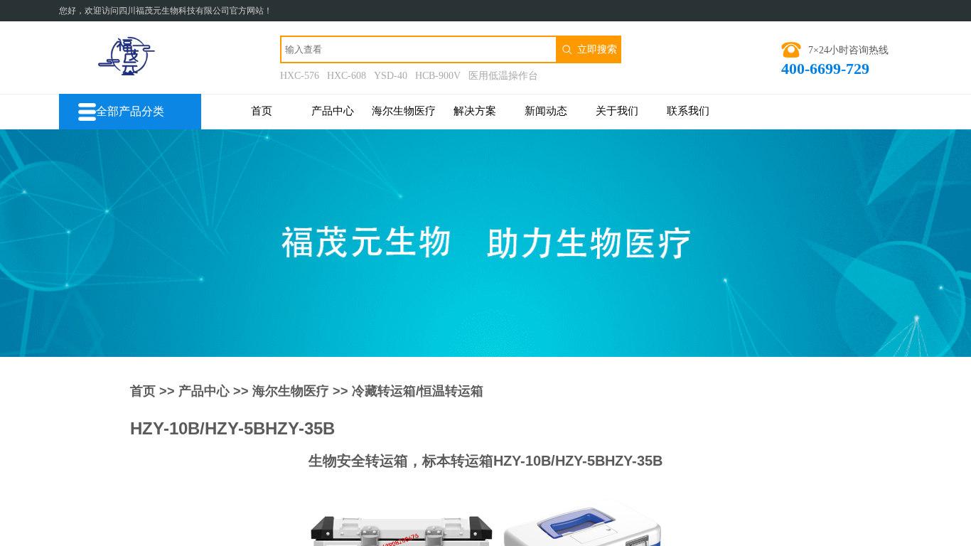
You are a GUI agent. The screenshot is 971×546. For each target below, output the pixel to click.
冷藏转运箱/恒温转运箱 (417, 391)
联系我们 (688, 111)
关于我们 (617, 111)
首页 (261, 111)
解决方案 (475, 111)
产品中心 (332, 111)
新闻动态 (546, 111)
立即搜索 (597, 49)
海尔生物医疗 (404, 111)
